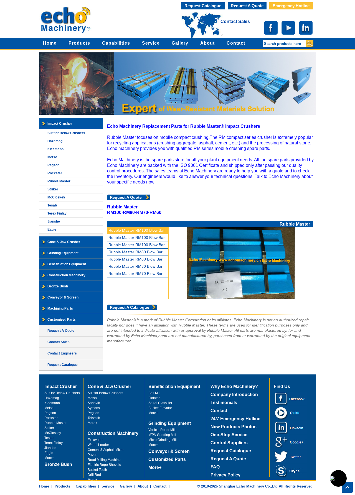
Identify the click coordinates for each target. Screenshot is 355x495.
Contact (236, 43)
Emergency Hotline (291, 5)
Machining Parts (60, 308)
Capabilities (116, 43)
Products (79, 43)
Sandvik (94, 403)
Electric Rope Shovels (104, 465)
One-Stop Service (229, 434)
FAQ (215, 467)
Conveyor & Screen (62, 297)
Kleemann (55, 149)
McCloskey (56, 197)
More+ (49, 458)
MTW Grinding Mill (162, 435)
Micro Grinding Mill (162, 440)
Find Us (282, 386)
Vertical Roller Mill (162, 430)
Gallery (180, 43)
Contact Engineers (62, 353)
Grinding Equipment (62, 253)
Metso (52, 157)
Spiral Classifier (160, 403)
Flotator (154, 398)
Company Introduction (234, 394)
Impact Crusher (59, 124)
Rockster (54, 173)
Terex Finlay (57, 213)
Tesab (52, 205)
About (207, 43)
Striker (52, 189)
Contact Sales (235, 21)
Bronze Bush (57, 286)
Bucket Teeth (97, 470)
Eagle (51, 229)
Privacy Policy (225, 475)
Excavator (95, 440)
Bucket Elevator (160, 408)
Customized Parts (61, 320)
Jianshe (53, 221)
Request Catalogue (202, 5)
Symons (94, 408)
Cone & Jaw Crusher (63, 242)
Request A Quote (247, 5)
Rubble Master (58, 181)
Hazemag (54, 141)
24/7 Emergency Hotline (235, 418)
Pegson (53, 165)
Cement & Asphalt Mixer (106, 450)
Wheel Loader (98, 445)
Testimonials (224, 402)
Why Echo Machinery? (234, 386)
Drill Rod (94, 475)
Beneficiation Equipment (66, 264)
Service (151, 43)
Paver (92, 455)
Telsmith (94, 418)
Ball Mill (154, 393)
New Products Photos (234, 426)
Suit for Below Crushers (66, 133)
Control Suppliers (229, 442)
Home (50, 43)
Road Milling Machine (104, 460)
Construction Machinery (66, 275)
